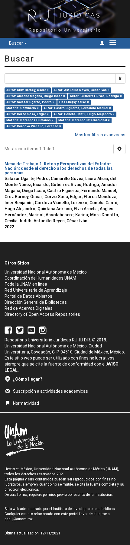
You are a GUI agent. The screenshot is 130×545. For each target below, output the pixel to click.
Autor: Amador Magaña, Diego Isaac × (35, 96)
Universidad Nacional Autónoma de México (46, 272)
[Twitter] (20, 329)
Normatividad (26, 403)
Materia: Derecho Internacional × (84, 120)
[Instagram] (43, 329)
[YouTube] (31, 329)
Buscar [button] (16, 43)
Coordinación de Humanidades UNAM (40, 278)
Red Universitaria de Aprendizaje (36, 290)
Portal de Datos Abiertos (28, 296)
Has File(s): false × (74, 102)
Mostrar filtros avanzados (100, 134)
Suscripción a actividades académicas (50, 391)
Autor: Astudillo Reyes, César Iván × (81, 90)
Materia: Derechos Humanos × (30, 120)
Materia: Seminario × (22, 108)
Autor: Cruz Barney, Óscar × (27, 90)
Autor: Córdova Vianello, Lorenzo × (33, 126)
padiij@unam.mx (19, 519)
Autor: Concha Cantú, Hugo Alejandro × (84, 114)
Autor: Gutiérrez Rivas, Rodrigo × (96, 96)
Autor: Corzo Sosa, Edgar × (27, 114)
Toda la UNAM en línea (26, 284)
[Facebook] (8, 329)
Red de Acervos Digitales (29, 308)
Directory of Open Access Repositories (42, 314)
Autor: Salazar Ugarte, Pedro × (30, 102)
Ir (120, 78)
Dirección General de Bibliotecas (36, 302)
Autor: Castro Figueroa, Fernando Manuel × (77, 108)
